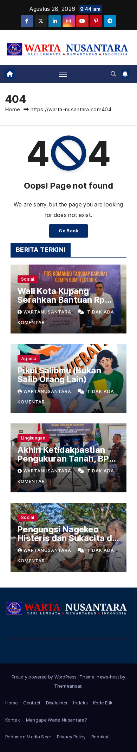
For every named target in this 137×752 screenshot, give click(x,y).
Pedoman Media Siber (28, 736)
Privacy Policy (71, 736)
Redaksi (99, 736)
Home (12, 109)
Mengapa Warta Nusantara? (56, 720)
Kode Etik (102, 702)
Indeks (80, 702)
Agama (29, 358)
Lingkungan (33, 438)
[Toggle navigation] (63, 74)
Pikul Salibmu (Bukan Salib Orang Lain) (59, 374)
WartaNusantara (48, 312)
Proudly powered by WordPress (45, 677)
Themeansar (67, 686)
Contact (31, 702)
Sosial (27, 279)
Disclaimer (56, 702)
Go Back (68, 230)
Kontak (12, 720)
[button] (113, 73)
